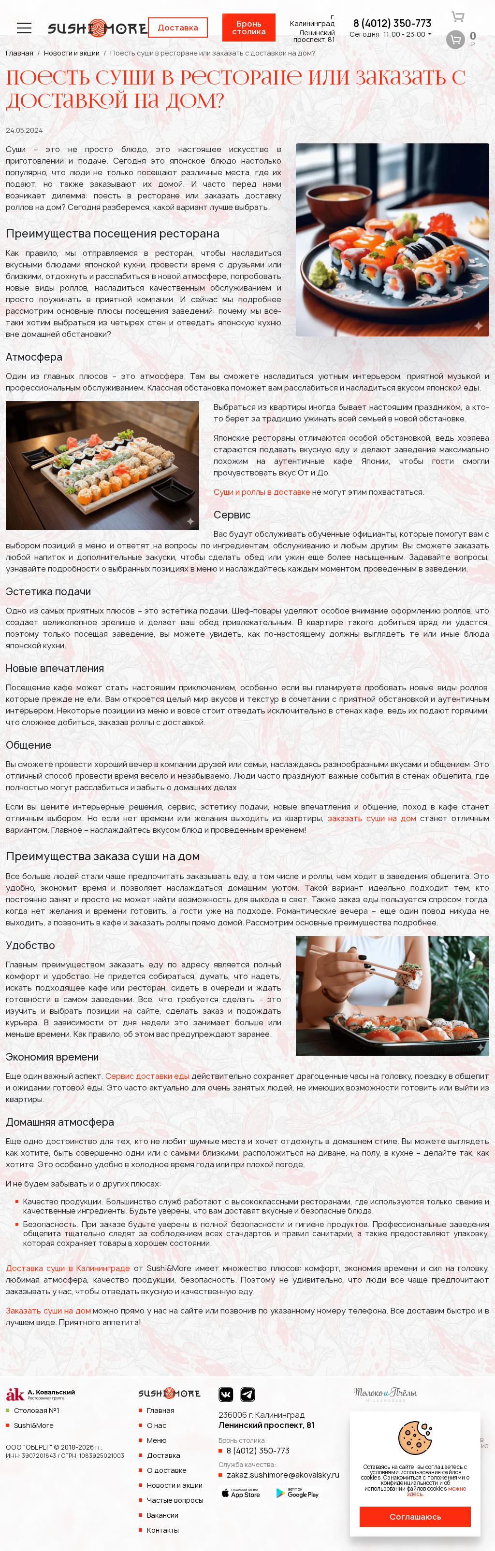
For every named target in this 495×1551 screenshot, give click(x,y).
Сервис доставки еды (147, 1076)
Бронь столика (249, 27)
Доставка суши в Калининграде (68, 1268)
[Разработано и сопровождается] (385, 1394)
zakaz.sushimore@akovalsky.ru (283, 1474)
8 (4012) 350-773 (392, 23)
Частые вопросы (175, 1500)
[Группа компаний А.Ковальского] (40, 1396)
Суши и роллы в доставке (262, 492)
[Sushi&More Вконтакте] (225, 1394)
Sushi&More (34, 1425)
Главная (161, 1410)
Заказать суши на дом (48, 1310)
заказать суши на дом (372, 818)
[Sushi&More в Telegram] (247, 1394)
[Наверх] (468, 1524)
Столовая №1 (36, 1410)
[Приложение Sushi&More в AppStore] (240, 1492)
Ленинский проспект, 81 (266, 1420)
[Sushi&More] (170, 1396)
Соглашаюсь (415, 1516)
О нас (156, 1425)
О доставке (167, 1470)
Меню (157, 1440)
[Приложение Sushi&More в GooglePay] (297, 1492)
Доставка (178, 27)
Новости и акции (175, 1485)
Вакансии (162, 1515)
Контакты (163, 1530)
